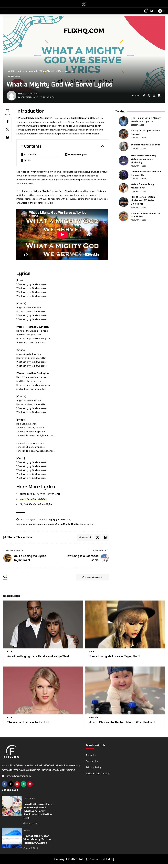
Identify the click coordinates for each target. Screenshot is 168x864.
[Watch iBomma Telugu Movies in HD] (123, 188)
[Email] (154, 95)
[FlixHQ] (84, 3)
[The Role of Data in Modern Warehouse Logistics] (123, 121)
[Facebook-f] (4, 784)
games (26, 830)
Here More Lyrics (77, 154)
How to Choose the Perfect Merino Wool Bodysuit (122, 722)
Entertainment (14, 76)
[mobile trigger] (6, 11)
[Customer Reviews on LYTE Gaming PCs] (123, 175)
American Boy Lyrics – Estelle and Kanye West (38, 656)
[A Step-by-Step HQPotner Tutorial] (123, 134)
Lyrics (27, 160)
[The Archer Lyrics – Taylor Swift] (43, 690)
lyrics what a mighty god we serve (35, 524)
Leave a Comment (93, 577)
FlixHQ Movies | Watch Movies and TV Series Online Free (143, 200)
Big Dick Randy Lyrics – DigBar (36, 504)
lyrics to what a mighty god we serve (50, 519)
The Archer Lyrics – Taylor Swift (29, 722)
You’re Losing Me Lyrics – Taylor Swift (40, 493)
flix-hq (22, 93)
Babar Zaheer (95, 717)
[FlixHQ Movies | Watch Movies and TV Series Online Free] (123, 202)
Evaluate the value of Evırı (145, 144)
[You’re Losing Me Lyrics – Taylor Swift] (125, 624)
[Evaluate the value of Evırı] (123, 146)
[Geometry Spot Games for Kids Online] (123, 216)
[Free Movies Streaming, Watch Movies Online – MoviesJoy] (123, 160)
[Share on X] (149, 95)
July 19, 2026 (32, 823)
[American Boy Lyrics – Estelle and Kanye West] (43, 624)
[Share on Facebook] (144, 95)
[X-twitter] (11, 784)
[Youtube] (17, 784)
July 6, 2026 (32, 848)
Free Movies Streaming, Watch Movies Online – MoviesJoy (143, 159)
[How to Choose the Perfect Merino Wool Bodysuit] (125, 690)
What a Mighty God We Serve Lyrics (74, 524)
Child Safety (29, 798)
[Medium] (23, 784)
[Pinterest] (30, 784)
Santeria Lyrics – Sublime (33, 499)
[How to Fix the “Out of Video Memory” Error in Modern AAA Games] (12, 838)
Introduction (30, 154)
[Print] (159, 95)
